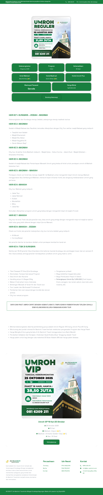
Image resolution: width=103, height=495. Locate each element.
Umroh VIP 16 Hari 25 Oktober (51, 421)
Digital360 (62, 491)
